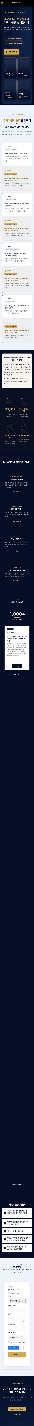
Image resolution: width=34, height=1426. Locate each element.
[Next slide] (28, 648)
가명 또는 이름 (12, 1306)
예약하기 (17, 1355)
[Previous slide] (5, 648)
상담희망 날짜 (11, 1324)
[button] (14, 674)
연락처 (10, 1314)
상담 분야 (11, 1296)
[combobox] (17, 1301)
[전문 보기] (13, 1344)
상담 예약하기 (13, 52)
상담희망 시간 (11, 1332)
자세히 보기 (17, 666)
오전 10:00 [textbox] (13, 1337)
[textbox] (15, 1301)
